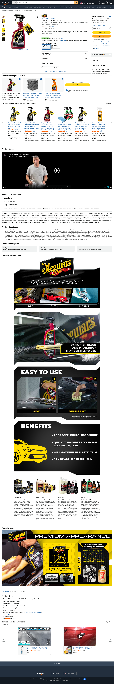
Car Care (10, 10)
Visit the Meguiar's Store (48, 18)
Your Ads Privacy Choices (76, 679)
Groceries (55, 7)
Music (110, 7)
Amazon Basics (28, 7)
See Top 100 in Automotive (33, 612)
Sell (93, 7)
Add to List (95, 60)
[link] (33, 84)
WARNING (6, 592)
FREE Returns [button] (46, 36)
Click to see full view (22, 49)
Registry (104, 7)
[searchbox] (45, 2)
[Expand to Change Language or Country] (84, 3)
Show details (71, 93)
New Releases (47, 7)
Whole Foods (63, 7)
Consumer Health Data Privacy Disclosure (59, 679)
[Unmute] (111, 187)
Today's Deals (73, 7)
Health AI (9, 7)
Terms (62, 38)
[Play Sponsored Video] (80, 636)
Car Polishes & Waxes (27, 10)
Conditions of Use (34, 679)
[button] (3, 7)
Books (80, 7)
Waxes (35, 10)
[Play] (3, 187)
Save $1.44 (45, 38)
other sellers (62, 40)
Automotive (4, 10)
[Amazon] (6, 2)
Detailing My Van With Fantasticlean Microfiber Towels (23, 156)
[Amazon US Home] (40, 674)
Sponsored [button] (4, 624)
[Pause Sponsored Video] (48, 640)
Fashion (98, 7)
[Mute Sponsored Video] (48, 643)
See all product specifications (51, 68)
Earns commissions (24, 154)
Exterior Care (17, 10)
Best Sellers (37, 7)
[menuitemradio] (108, 187)
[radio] (3, 16)
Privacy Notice (43, 679)
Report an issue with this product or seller (55, 71)
